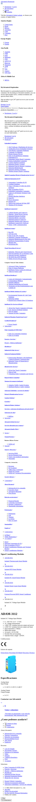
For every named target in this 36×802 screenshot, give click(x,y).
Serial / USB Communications (17, 225)
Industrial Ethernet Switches (16, 216)
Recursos (11, 466)
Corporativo (8, 480)
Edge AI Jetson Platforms (16, 268)
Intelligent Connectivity (11, 209)
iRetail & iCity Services (11, 366)
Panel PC (11, 198)
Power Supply (12, 324)
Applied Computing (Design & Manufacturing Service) (19, 175)
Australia (7, 52)
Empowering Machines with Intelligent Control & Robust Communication (20, 358)
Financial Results (13, 501)
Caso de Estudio (9, 749)
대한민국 (8, 61)
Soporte (7, 446)
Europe (7, 42)
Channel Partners (9, 436)
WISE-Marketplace (10, 537)
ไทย (6, 69)
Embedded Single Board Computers (19, 159)
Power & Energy (13, 200)
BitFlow (10, 416)
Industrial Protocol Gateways (17, 219)
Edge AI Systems (13, 335)
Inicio (6, 542)
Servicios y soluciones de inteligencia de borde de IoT (19, 409)
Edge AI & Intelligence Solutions (18, 156)
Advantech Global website (14, 15)
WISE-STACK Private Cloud (17, 259)
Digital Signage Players (15, 154)
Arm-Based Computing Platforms (18, 150)
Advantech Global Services (12, 422)
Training (11, 517)
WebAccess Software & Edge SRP (19, 203)
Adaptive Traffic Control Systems (18, 385)
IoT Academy (12, 468)
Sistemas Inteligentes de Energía (18, 284)
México (7, 28)
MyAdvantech (9, 8)
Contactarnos (9, 532)
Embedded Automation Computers (18, 191)
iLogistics (7, 401)
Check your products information (18, 457)
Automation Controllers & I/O (17, 182)
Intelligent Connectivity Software (18, 223)
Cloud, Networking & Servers (13, 248)
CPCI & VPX (12, 234)
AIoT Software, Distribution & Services (20, 147)
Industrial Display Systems (16, 164)
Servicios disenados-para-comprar (14, 425)
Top (4, 798)
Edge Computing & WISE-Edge (13, 330)
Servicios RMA (13, 453)
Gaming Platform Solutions (16, 162)
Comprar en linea (11, 723)
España (7, 44)
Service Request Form (15, 455)
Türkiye (7, 71)
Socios (7, 433)
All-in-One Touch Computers (17, 370)
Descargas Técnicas (29, 653)
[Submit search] (15, 110)
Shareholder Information (15, 506)
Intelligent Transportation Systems (18, 241)
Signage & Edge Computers (16, 313)
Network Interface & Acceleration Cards (20, 253)
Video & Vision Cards (15, 271)
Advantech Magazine (14, 491)
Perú (6, 35)
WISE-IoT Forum (13, 471)
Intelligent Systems (10, 228)
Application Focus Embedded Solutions (20, 149)
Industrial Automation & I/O (12, 178)
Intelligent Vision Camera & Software (19, 270)
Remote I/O (12, 201)
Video (6, 754)
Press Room (12, 493)
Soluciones (8, 326)
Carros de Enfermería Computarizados (20, 279)
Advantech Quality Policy (12, 429)
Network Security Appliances (17, 255)
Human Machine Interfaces (16, 196)
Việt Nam (7, 73)
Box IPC (11, 232)
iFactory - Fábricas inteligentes (13, 343)
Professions (11, 513)
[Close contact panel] (1, 703)
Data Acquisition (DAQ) (15, 189)
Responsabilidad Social (12, 739)
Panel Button (5, 106)
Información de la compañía (16, 488)
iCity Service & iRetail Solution (18, 310)
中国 (6, 53)
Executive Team (13, 490)
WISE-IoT (11, 444)
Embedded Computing (11, 143)
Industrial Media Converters (16, 218)
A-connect (8, 761)
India (6, 55)
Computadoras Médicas (15, 281)
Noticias (7, 755)
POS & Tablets (13, 311)
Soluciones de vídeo (10, 412)
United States (9, 24)
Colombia (9, 12)
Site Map (7, 789)
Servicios (7, 418)
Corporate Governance (15, 502)
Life (9, 515)
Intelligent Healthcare (11, 275)
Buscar (7, 10)
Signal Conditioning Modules (13, 550)
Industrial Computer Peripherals (18, 237)
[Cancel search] (17, 110)
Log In (14, 7)
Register (3, 104)
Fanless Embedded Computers (17, 161)
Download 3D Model (15, 653)
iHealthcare (8, 346)
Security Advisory (10, 477)
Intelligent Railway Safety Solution (19, 387)
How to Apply (12, 520)
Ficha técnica (5, 653)
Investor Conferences (14, 504)
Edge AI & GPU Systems (16, 235)
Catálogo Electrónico (11, 757)
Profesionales (8, 510)
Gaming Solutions (9, 398)
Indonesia (7, 57)
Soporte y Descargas (10, 449)
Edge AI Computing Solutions (17, 334)
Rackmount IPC (13, 244)
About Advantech (9, 484)
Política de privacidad (11, 791)
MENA (7, 80)
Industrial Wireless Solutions (17, 169)
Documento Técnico (11, 750)
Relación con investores (11, 497)
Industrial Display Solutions (12, 405)
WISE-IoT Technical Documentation (19, 473)
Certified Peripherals (10, 320)
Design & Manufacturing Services (14, 394)
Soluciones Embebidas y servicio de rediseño (17, 390)
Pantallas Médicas (13, 282)
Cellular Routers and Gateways (17, 212)
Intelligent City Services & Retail (13, 304)
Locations (11, 519)
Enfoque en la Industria (12, 752)
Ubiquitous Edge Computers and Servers (20, 374)
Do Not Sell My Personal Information (16, 793)
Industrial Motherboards (15, 168)
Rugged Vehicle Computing (12, 377)
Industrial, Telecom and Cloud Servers (20, 252)
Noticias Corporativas (11, 735)
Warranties (11, 458)
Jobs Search (8, 740)
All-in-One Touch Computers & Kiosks (20, 308)
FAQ (6, 759)
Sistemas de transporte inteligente (14, 381)
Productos (8, 139)
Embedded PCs (13, 157)
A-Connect (8, 538)
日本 (6, 59)
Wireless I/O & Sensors (15, 205)
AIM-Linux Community (15, 469)
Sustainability (8, 524)
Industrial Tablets (13, 298)
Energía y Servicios (10, 339)
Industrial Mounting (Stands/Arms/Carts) (16, 317)
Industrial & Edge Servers (12, 350)
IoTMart (7, 535)
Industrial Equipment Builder (13, 354)
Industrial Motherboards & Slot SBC (19, 239)
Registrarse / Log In (11, 113)
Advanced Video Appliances (17, 266)
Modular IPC (12, 242)
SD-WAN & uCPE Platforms (17, 257)
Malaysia (7, 63)
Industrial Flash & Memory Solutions (19, 166)
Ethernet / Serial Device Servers (18, 214)
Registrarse (8, 7)
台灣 (6, 66)
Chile (6, 31)
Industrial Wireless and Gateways (18, 221)
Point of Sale (12, 372)
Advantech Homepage (7, 1)
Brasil (6, 26)
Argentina (8, 30)
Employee (7, 528)
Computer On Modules (15, 152)
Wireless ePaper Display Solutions (18, 171)
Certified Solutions (14, 184)
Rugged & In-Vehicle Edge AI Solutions (20, 300)
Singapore (8, 65)
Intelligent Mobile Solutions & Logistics (15, 291)
